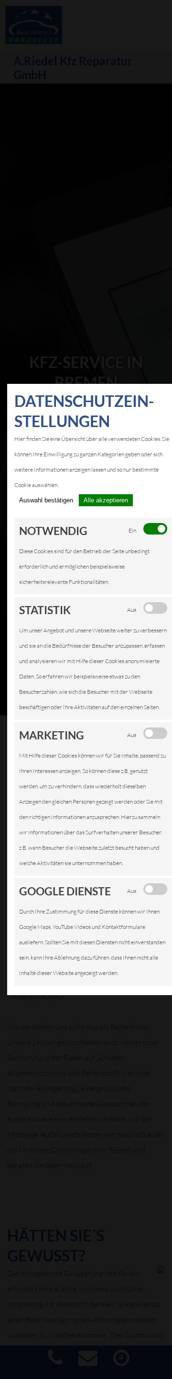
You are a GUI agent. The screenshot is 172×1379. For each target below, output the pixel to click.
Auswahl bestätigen (46, 500)
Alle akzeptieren (106, 500)
